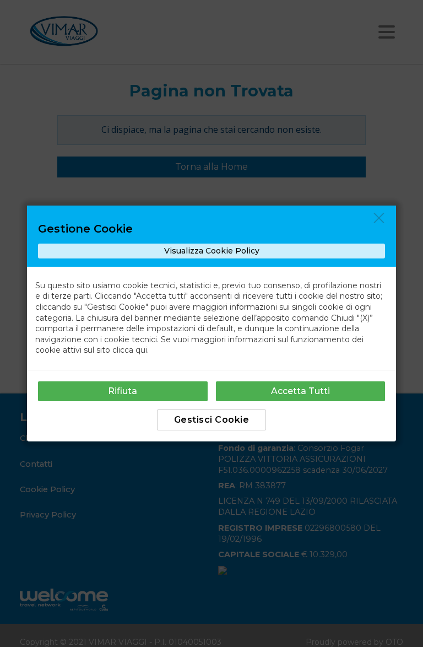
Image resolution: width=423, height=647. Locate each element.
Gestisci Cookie (212, 419)
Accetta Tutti (300, 391)
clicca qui (129, 350)
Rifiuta (122, 391)
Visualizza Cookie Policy (211, 251)
